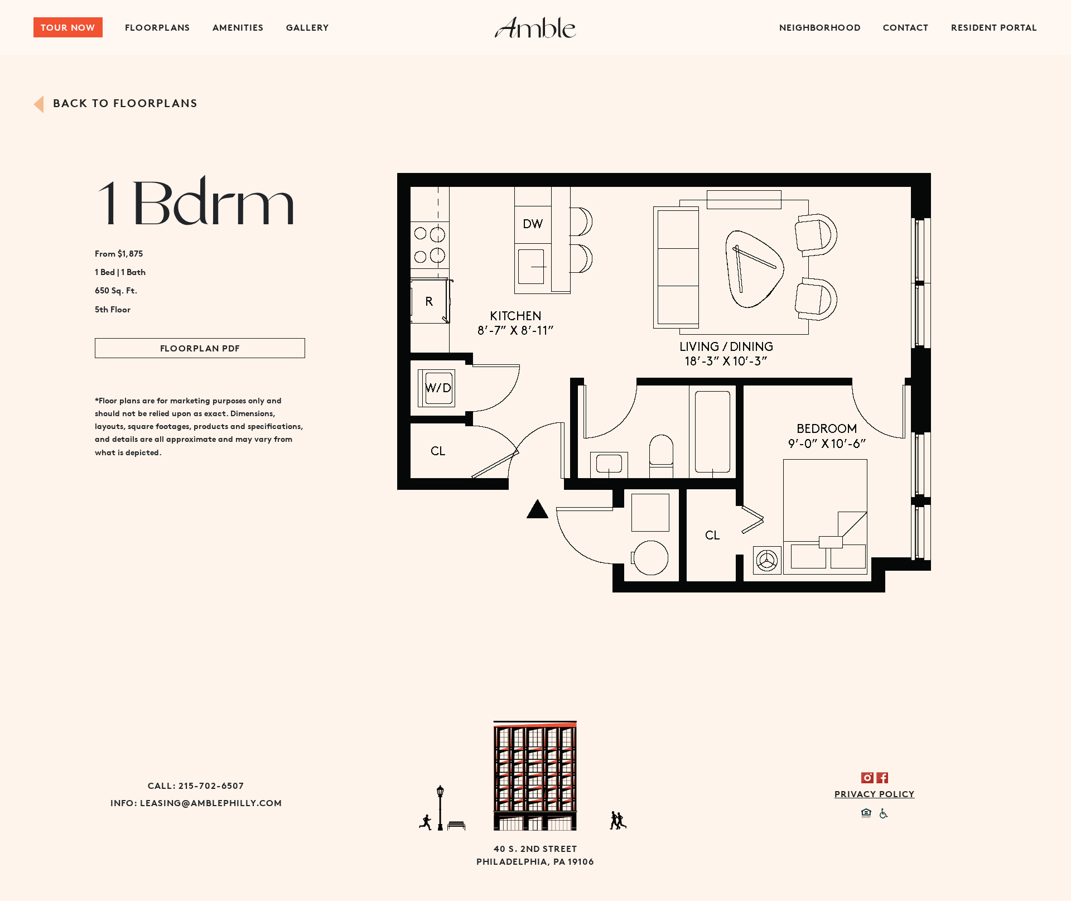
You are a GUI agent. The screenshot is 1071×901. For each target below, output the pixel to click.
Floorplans (157, 27)
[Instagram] (867, 776)
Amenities (238, 27)
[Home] (535, 27)
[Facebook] (881, 776)
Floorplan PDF (200, 348)
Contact (906, 27)
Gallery (307, 27)
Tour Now (68, 27)
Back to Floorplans (123, 103)
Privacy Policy (874, 793)
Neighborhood (820, 27)
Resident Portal (994, 27)
